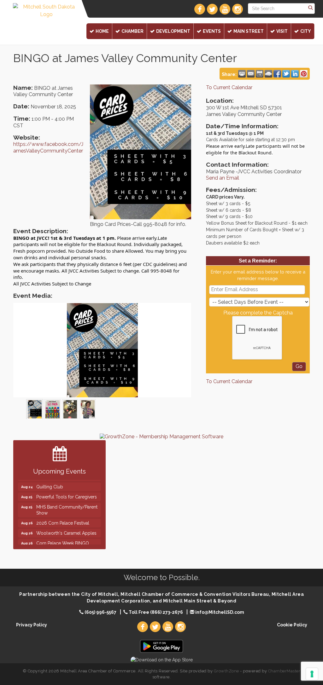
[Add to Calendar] (259, 74)
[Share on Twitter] (286, 74)
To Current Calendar (229, 87)
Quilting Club (49, 480)
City (305, 31)
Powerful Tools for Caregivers (66, 490)
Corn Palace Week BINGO (62, 536)
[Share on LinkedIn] (295, 74)
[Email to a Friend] (251, 74)
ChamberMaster (284, 671)
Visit (282, 31)
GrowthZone (226, 671)
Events (212, 31)
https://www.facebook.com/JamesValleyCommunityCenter (48, 147)
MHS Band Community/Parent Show (66, 503)
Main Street (248, 31)
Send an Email (222, 178)
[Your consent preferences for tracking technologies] (312, 674)
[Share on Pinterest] (304, 74)
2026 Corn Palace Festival (62, 516)
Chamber (132, 31)
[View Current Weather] (268, 74)
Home (102, 31)
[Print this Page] (242, 74)
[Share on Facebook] (277, 74)
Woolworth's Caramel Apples (66, 526)
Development (173, 31)
